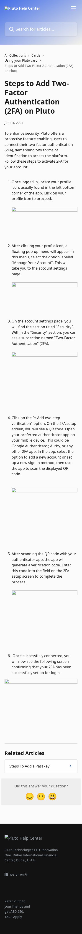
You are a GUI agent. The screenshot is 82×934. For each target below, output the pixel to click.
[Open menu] (73, 8)
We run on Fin (19, 874)
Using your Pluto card (21, 60)
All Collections (15, 55)
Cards (35, 55)
